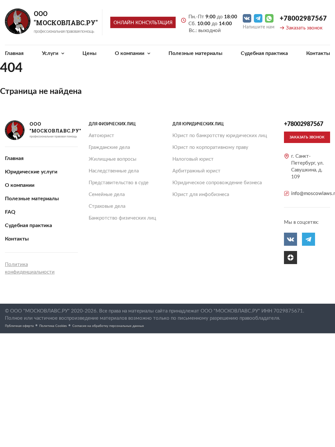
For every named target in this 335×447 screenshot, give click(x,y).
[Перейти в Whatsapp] (269, 18)
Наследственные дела (114, 171)
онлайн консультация (143, 23)
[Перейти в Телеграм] (258, 18)
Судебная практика (264, 53)
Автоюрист (101, 135)
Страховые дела (107, 206)
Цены (89, 53)
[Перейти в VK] (247, 18)
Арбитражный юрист (196, 171)
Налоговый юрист (193, 159)
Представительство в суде (119, 182)
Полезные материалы (195, 53)
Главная (14, 53)
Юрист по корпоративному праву (210, 147)
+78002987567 (303, 18)
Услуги (51, 53)
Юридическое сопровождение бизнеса (217, 182)
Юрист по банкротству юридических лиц (219, 135)
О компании (130, 53)
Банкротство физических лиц (122, 218)
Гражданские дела (109, 147)
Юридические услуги (31, 171)
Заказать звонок (304, 28)
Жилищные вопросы (112, 159)
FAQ (10, 212)
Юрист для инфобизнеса (200, 194)
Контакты (318, 53)
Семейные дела (107, 194)
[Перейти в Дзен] (290, 257)
